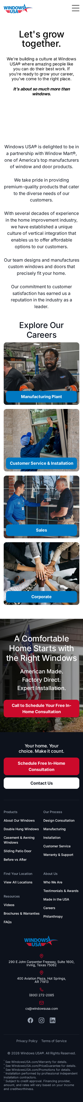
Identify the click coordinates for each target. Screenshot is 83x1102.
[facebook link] (30, 1020)
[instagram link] (41, 1020)
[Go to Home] (41, 941)
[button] (75, 8)
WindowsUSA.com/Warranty (31, 1062)
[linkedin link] (52, 1020)
